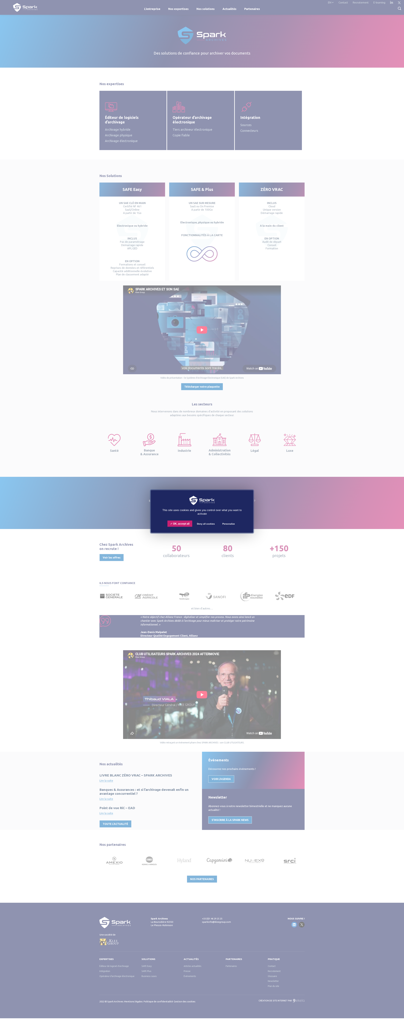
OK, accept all (180, 523)
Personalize (228, 524)
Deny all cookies (206, 524)
